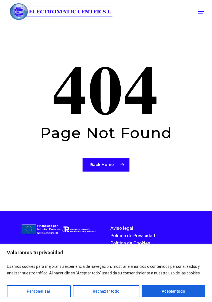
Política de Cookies (130, 243)
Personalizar (39, 291)
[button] (201, 11)
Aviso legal (121, 228)
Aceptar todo (173, 291)
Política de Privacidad (132, 235)
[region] (106, 273)
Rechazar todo (106, 291)
